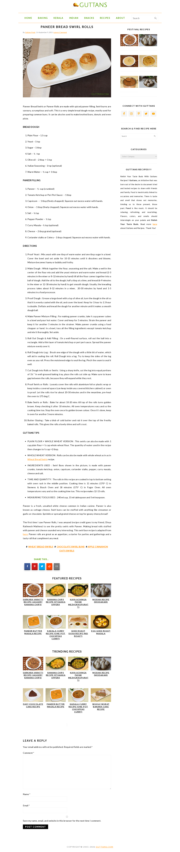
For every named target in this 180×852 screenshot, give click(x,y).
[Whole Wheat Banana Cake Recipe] (101, 701)
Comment (28, 752)
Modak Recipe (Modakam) (100, 600)
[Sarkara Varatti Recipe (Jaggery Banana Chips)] (33, 596)
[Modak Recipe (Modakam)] (101, 596)
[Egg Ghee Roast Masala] (101, 628)
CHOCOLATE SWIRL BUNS (71, 546)
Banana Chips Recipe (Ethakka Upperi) (56, 602)
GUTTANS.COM (104, 847)
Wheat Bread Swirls (37, 459)
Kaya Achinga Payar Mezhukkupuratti (78, 603)
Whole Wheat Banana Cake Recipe (100, 706)
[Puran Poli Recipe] (148, 66)
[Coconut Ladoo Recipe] (148, 87)
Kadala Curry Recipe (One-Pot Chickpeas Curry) (55, 635)
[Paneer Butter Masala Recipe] (33, 628)
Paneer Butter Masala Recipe (33, 632)
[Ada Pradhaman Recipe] (129, 87)
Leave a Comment (60, 32)
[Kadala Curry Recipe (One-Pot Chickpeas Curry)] (56, 628)
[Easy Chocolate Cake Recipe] (33, 701)
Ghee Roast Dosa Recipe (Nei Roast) (78, 633)
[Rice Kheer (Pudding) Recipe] (129, 66)
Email (26, 805)
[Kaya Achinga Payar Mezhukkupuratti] (78, 596)
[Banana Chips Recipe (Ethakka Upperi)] (56, 596)
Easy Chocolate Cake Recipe (33, 705)
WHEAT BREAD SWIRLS (40, 546)
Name (26, 794)
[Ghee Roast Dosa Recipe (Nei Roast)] (78, 628)
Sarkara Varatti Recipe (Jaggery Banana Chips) (33, 602)
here (25, 534)
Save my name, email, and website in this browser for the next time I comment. (62, 820)
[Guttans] (90, 11)
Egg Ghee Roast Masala (100, 632)
